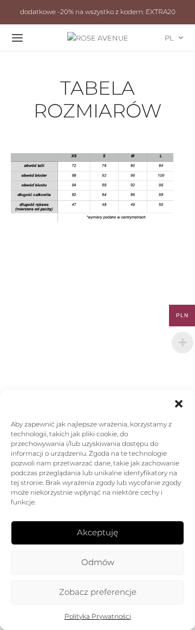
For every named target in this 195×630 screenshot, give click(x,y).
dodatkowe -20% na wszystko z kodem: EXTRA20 (98, 12)
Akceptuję (97, 532)
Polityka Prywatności (97, 616)
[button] (178, 403)
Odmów (97, 562)
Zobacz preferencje (97, 592)
